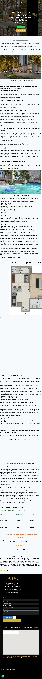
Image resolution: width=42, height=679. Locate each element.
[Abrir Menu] (40, 2)
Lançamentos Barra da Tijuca (28, 656)
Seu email (5, 601)
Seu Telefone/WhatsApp (9, 605)
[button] (3, 676)
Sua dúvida (5, 609)
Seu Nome (5, 597)
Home (4, 656)
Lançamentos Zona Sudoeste (16, 656)
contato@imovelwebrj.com (11, 669)
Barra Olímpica (6, 44)
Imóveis (7, 656)
